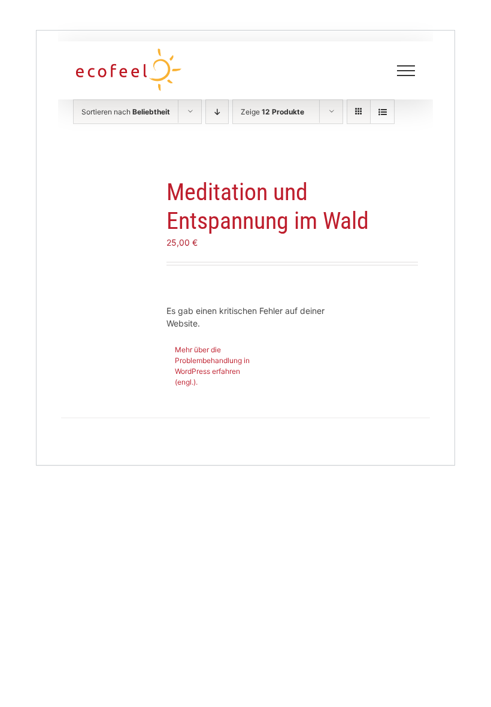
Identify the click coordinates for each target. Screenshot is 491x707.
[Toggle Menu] (406, 70)
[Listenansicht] (382, 111)
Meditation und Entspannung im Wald (267, 206)
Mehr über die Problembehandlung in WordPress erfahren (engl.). (212, 365)
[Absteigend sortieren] (217, 111)
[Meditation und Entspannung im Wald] (112, 217)
